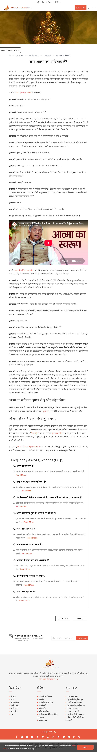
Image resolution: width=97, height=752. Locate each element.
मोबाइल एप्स (43, 720)
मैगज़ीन (41, 699)
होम (10, 55)
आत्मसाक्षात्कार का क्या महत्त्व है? (27, 544)
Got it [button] (85, 747)
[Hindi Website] (17, 7)
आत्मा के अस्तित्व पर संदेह (24, 270)
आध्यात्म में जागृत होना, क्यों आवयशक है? (31, 560)
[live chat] (43, 2)
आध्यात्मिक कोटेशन (46, 702)
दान (12, 714)
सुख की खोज (80, 7)
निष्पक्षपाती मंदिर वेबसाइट (76, 705)
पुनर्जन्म (45, 411)
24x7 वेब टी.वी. (73, 708)
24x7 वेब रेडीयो (73, 711)
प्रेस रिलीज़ (15, 702)
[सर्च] (88, 7)
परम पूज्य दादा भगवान (23, 92)
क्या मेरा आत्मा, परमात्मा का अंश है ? (29, 575)
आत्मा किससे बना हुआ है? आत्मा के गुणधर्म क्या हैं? (34, 513)
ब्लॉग (12, 699)
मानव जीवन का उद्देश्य (25, 446)
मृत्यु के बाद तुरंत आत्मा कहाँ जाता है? (29, 481)
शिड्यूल (13, 696)
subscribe (82, 638)
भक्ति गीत (42, 708)
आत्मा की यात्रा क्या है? (24, 591)
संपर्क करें (14, 708)
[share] (38, 2)
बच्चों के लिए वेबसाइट (75, 702)
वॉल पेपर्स (42, 705)
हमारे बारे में (14, 705)
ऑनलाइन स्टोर (73, 696)
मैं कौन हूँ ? (35, 433)
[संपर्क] (50, 2)
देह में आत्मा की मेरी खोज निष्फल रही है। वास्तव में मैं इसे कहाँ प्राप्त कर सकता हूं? (47, 497)
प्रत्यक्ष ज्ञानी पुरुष (58, 433)
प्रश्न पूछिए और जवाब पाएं (47, 679)
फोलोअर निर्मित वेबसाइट (76, 714)
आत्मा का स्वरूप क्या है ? (25, 528)
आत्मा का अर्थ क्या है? (23, 465)
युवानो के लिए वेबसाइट (75, 699)
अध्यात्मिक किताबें (45, 696)
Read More (21, 475)
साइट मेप (14, 711)
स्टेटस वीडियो (44, 711)
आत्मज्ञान (36, 446)
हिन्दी (57, 2)
